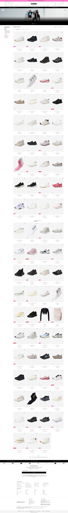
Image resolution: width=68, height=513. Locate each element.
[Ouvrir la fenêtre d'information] (63, 0)
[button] (56, 27)
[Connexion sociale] (17, 502)
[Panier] (63, 3)
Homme (9, 3)
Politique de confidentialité (29, 475)
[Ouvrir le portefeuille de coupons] (55, 3)
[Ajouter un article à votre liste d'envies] (24, 32)
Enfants (12, 3)
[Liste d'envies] (61, 3)
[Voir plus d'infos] (19, 51)
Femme (5, 3)
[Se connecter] (57, 3)
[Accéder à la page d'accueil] (20, 499)
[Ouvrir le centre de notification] (59, 3)
